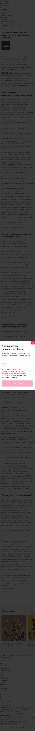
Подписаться (17, 383)
